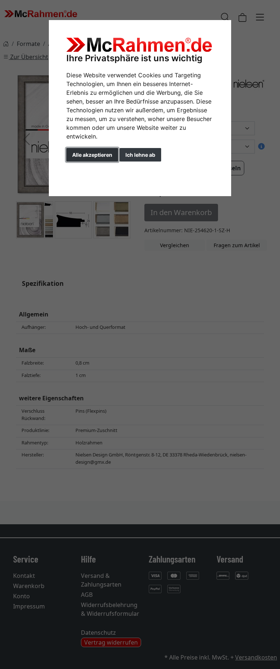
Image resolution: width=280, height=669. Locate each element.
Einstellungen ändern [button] (99, 170)
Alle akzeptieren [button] (92, 155)
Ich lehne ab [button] (140, 155)
